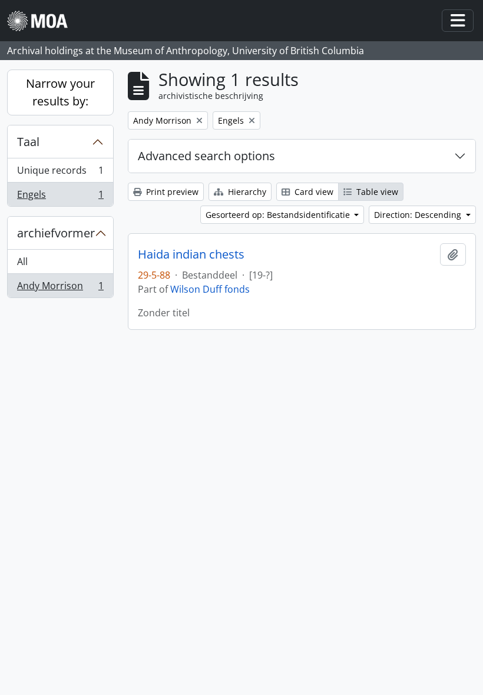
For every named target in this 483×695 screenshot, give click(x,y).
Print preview (171, 191)
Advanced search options (206, 156)
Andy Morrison (60, 288)
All (22, 261)
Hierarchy (246, 191)
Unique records (60, 173)
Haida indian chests (191, 254)
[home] (42, 21)
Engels (60, 197)
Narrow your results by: (60, 92)
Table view (376, 191)
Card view (312, 191)
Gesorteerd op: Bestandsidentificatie (279, 214)
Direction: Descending (419, 214)
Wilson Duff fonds (210, 289)
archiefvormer (56, 233)
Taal (28, 142)
